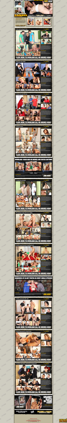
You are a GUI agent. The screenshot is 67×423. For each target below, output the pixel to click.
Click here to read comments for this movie (46, 85)
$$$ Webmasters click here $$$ (33, 418)
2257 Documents (29, 420)
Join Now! (21, 25)
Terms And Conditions (33, 420)
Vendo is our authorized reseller (33, 421)
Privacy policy (38, 420)
